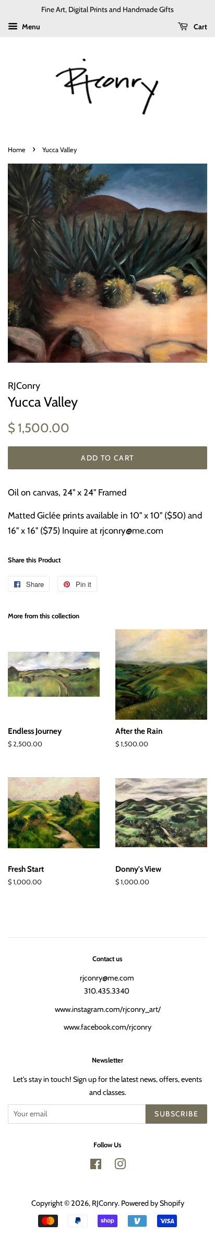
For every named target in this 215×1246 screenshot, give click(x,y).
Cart (199, 26)
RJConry (105, 1203)
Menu (30, 26)
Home (17, 150)
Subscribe (176, 1113)
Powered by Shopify (152, 1203)
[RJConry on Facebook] (96, 1166)
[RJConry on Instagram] (120, 1166)
